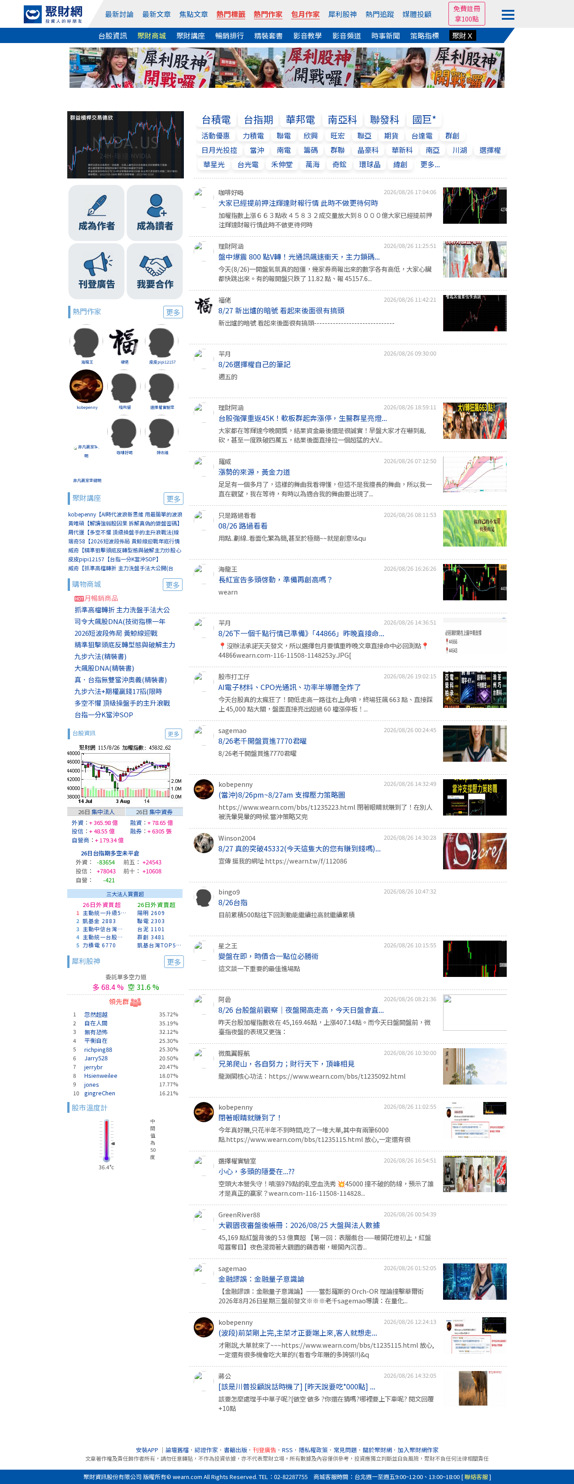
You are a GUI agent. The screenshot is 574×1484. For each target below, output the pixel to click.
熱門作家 (268, 14)
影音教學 (307, 35)
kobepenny (87, 407)
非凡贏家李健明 (87, 480)
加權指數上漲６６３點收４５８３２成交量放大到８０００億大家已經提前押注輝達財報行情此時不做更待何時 (325, 220)
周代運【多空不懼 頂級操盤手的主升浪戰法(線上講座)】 (123, 532)
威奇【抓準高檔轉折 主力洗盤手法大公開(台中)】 (121, 568)
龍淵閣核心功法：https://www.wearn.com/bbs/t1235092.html (312, 1075)
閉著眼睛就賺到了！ (250, 1117)
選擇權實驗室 (162, 407)
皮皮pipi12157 (162, 362)
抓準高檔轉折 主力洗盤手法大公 (122, 609)
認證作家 (206, 1449)
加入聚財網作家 (418, 1449)
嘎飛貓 (125, 407)
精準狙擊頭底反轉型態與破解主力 (124, 644)
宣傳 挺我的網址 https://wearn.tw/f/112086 (282, 860)
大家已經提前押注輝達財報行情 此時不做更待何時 (298, 202)
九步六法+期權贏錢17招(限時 (118, 691)
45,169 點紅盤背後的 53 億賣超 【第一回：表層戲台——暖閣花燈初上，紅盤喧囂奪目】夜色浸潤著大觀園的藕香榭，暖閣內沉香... (324, 1242)
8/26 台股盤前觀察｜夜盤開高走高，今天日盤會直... (301, 1009)
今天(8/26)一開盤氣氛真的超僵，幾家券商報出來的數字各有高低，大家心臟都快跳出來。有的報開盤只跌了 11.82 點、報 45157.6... (324, 273)
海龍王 (87, 362)
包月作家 (305, 14)
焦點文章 (193, 14)
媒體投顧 (417, 14)
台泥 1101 (151, 929)
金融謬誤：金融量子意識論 (261, 1278)
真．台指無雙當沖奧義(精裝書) (120, 679)
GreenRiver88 (239, 1214)
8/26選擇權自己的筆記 (254, 364)
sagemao (232, 730)
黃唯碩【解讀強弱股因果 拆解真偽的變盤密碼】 (125, 523)
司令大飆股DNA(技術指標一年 (119, 621)
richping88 (98, 1049)
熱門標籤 (231, 14)
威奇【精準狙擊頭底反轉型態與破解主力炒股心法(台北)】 (124, 550)
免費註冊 (466, 8)
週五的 (227, 376)
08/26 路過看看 (243, 525)
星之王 (227, 945)
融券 (136, 831)
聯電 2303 (151, 920)
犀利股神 (342, 14)
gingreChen (99, 1093)
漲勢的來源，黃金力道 (254, 471)
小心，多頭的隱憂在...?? (256, 1171)
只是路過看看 (237, 515)
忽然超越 (96, 1014)
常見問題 (345, 1449)
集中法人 (103, 811)
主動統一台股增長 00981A (105, 937)
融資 (136, 822)
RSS (287, 1449)
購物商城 (126, 584)
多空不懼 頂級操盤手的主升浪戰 (122, 702)
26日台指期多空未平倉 (110, 853)
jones (91, 1084)
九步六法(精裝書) (100, 656)
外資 (77, 822)
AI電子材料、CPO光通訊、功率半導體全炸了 (289, 686)
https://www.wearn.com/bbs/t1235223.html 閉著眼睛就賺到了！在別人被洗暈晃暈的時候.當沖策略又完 (325, 811)
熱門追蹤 (379, 14)
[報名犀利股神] (287, 66)
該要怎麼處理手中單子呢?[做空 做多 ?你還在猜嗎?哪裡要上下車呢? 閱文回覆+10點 (326, 1403)
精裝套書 (268, 35)
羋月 (224, 353)
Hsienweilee (100, 1075)
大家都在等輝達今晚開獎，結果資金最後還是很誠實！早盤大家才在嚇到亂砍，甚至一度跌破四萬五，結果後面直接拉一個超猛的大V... (322, 435)
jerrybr (93, 1067)
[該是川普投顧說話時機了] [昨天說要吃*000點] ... (296, 1386)
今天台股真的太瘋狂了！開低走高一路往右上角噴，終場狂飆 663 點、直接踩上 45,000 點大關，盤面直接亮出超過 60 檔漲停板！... (325, 704)
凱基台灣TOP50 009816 (160, 945)
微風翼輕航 (234, 1053)
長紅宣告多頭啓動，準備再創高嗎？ (275, 579)
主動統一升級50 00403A (105, 912)
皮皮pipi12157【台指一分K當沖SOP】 (114, 559)
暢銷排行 (229, 35)
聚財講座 (190, 35)
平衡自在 (96, 1040)
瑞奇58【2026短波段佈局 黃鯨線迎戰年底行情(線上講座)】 (124, 541)
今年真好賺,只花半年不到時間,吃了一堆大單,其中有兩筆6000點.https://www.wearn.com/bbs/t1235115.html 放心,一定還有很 (314, 1134)
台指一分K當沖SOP (103, 714)
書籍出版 (235, 1449)
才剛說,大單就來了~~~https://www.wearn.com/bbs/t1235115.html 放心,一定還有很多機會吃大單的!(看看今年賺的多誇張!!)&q (326, 1349)
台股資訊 (112, 35)
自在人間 (96, 1023)
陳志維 (163, 453)
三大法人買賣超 (125, 894)
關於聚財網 (377, 1449)
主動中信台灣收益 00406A (105, 929)
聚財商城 (151, 35)
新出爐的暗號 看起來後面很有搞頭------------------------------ (306, 322)
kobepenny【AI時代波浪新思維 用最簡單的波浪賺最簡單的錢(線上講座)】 (125, 514)
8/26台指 (233, 902)
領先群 (119, 1001)
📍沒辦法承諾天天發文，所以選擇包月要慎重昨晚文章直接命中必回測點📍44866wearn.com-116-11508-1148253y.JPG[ (323, 650)
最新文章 (156, 14)
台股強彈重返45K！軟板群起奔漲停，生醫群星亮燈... (302, 417)
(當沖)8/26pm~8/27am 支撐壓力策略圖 (281, 794)
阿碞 (224, 999)
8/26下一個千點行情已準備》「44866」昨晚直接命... (301, 633)
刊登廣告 (264, 1449)
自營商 (80, 840)
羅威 (224, 461)
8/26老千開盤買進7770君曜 (262, 740)
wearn (228, 591)
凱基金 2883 (99, 920)
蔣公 (224, 1375)
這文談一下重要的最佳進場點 (259, 968)
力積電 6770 (99, 945)
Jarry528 (96, 1058)
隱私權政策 (313, 1449)
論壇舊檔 (177, 1449)
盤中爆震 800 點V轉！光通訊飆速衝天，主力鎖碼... (299, 256)
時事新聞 (385, 35)
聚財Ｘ (463, 35)
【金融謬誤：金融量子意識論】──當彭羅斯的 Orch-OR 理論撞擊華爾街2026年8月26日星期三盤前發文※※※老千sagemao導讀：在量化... (321, 1296)
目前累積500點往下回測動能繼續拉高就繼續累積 (286, 914)
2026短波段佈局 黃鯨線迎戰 (115, 633)
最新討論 (119, 14)
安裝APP (148, 1449)
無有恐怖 (96, 1032)
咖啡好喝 (125, 453)
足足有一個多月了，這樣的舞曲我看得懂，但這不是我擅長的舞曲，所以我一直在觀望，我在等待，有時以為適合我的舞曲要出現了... (325, 489)
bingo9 (229, 891)
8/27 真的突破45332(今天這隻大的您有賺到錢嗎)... (299, 848)
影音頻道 (346, 35)
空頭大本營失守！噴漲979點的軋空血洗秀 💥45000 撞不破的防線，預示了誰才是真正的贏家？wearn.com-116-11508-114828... (326, 1188)
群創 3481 (151, 937)
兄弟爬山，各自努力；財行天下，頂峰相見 (286, 1063)
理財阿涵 (231, 246)
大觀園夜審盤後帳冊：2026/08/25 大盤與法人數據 (299, 1224)
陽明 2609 (151, 912)
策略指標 (424, 35)
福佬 (125, 362)
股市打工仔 (234, 676)
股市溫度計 (90, 1107)
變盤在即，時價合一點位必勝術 (268, 955)
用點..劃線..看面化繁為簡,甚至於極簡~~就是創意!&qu (292, 537)
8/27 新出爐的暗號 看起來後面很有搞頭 (281, 310)
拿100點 (467, 18)
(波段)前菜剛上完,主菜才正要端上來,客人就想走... (297, 1332)
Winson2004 (237, 837)
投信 (77, 831)
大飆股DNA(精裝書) (104, 668)
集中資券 (161, 811)
